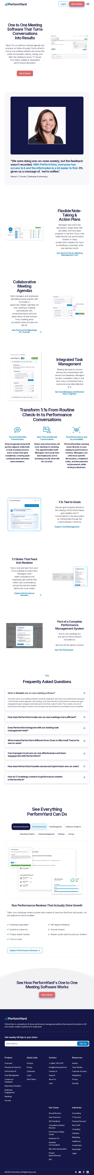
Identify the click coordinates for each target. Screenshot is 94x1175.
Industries (76, 1107)
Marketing (76, 1137)
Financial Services (79, 1121)
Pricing (29, 1067)
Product (30, 1063)
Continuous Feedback (9, 1080)
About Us (52, 1079)
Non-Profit (76, 1125)
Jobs (51, 1083)
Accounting (76, 1113)
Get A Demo (76, 4)
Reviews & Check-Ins (13, 1067)
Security (75, 1083)
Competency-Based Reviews (56, 1126)
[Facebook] (83, 1172)
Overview (8, 1063)
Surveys (8, 1100)
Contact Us (53, 1071)
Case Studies (77, 1067)
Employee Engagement (9, 1091)
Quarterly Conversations (54, 1143)
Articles (75, 1063)
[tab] (21, 826)
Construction (77, 1145)
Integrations (76, 1075)
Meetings (8, 1096)
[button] (87, 4)
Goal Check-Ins (55, 1117)
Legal (74, 1153)
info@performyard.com (58, 1067)
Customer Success (79, 1071)
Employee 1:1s (54, 1138)
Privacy (75, 1079)
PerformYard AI (10, 1071)
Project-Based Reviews (55, 1154)
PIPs (50, 1159)
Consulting (76, 1129)
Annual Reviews (55, 1113)
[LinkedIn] (87, 1172)
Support (52, 1075)
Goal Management (12, 1075)
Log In (63, 4)
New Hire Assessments (57, 1149)
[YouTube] (80, 1172)
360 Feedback (54, 1121)
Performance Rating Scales (56, 1133)
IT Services (76, 1117)
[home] (16, 4)
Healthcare (76, 1141)
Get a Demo (47, 995)
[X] (76, 1172)
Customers (31, 1071)
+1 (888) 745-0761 (56, 1063)
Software (75, 1133)
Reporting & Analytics (13, 1086)
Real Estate (76, 1149)
